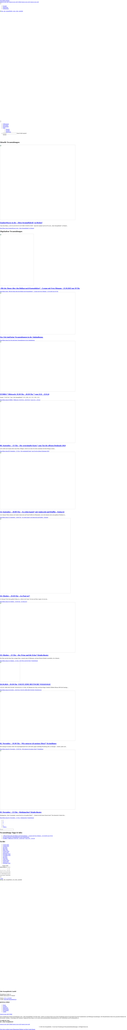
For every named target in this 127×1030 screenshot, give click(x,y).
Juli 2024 (5, 847)
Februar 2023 (6, 860)
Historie (8, 129)
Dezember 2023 (6, 854)
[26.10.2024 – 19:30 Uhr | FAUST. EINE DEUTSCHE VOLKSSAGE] (10, 681)
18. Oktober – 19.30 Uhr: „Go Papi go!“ (15, 596)
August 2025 (6, 844)
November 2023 (7, 855)
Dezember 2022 (6, 863)
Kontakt (5, 6)
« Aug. (1, 878)
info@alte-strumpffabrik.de (10, 999)
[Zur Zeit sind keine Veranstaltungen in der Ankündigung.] (37, 334)
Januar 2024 (6, 852)
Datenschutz (6, 8)
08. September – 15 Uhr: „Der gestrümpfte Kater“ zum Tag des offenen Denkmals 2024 (33, 446)
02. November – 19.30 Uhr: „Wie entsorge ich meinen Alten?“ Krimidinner (28, 743)
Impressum (5, 7)
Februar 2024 (6, 851)
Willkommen (6, 124)
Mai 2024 (5, 848)
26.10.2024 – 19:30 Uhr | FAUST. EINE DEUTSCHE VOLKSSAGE (25, 684)
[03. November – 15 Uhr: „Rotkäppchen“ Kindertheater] (37, 809)
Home (4, 1005)
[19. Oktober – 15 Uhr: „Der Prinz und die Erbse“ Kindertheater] (37, 652)
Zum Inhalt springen (4, 0)
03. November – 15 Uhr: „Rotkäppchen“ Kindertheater (21, 812)
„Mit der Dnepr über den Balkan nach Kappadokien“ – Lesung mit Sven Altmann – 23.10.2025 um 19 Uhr (40, 288)
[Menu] (0, 121)
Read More (17, 228)
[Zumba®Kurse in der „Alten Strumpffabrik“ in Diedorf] (37, 219)
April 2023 (5, 859)
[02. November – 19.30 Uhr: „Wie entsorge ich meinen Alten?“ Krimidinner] (37, 740)
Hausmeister (6, 126)
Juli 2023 (5, 856)
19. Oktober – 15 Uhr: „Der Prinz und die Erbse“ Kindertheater (24, 655)
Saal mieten (5, 125)
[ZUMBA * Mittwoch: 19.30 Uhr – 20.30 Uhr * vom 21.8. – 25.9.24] (37, 391)
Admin (4, 1011)
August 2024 (6, 846)
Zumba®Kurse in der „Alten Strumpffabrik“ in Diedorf (21, 223)
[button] (4, 134)
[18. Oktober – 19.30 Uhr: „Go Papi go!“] (35, 592)
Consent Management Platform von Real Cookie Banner (22, 1029)
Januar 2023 (6, 861)
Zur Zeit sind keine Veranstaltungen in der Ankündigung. (21, 337)
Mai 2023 (5, 858)
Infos (4, 128)
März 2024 (5, 850)
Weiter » (5, 827)
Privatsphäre (6, 1010)
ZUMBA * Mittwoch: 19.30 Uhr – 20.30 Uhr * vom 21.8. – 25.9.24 (24, 394)
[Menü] (0, 3)
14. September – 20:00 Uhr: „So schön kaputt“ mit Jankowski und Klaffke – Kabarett (32, 512)
